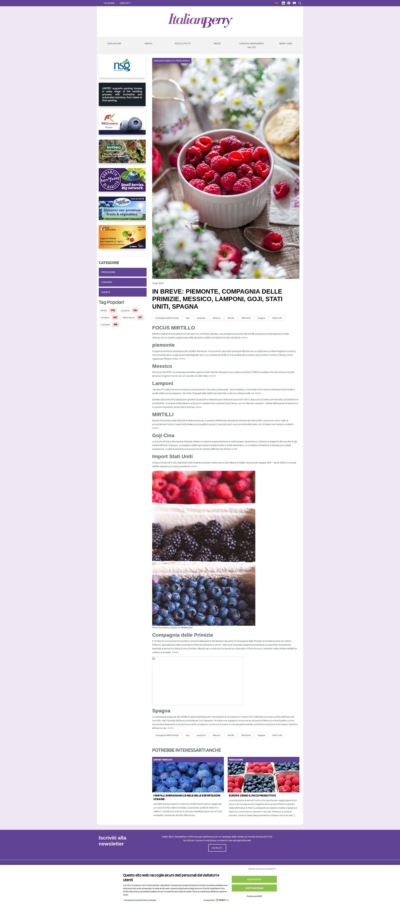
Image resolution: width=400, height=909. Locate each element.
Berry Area (285, 43)
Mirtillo (103, 310)
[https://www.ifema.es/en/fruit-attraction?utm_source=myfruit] (123, 239)
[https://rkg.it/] (123, 125)
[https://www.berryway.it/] (123, 182)
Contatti (125, 3)
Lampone (125, 310)
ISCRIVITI (217, 847)
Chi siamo (109, 3)
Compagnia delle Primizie (167, 318)
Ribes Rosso (129, 317)
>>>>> (244, 337)
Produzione (108, 272)
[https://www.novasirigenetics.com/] (123, 68)
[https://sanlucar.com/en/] (123, 211)
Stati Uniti (277, 318)
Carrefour (105, 317)
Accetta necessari (254, 888)
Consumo (106, 282)
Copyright (105, 324)
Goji (187, 318)
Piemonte (246, 318)
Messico (216, 318)
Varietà (105, 292)
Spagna (261, 318)
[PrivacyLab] (222, 900)
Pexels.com (187, 627)
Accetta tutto (254, 879)
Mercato (170, 60)
